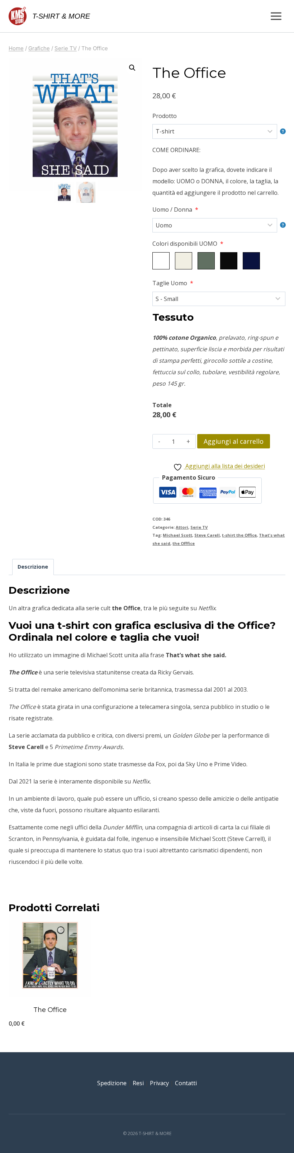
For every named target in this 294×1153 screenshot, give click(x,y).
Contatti (186, 1083)
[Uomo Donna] (218, 225)
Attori (182, 527)
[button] (132, 67)
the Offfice (183, 543)
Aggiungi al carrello (234, 441)
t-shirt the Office (239, 535)
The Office (50, 1010)
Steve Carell (207, 535)
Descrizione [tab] (33, 566)
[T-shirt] (218, 131)
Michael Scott (177, 535)
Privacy (159, 1083)
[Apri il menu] (275, 16)
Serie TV (199, 527)
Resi (138, 1083)
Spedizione (112, 1083)
